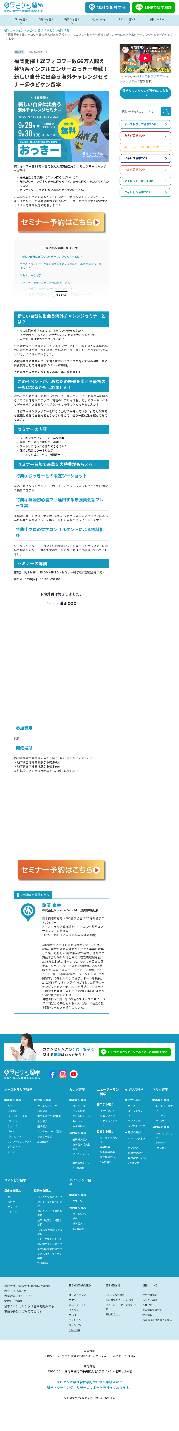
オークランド (107, 1110)
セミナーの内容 (30, 275)
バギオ (11, 1202)
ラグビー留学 (44, 1136)
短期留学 (42, 1126)
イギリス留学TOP (136, 158)
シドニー (12, 1106)
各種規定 (147, 1305)
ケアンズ (12, 1126)
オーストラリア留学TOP (140, 124)
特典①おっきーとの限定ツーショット (48, 288)
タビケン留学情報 (58, 30)
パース (11, 1131)
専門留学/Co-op (82, 1163)
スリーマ (161, 1115)
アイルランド (76, 1320)
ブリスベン (14, 1121)
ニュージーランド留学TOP (141, 147)
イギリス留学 (134, 1090)
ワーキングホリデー (48, 1106)
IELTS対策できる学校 (49, 1238)
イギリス (74, 1310)
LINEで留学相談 (115, 1294)
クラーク (12, 1207)
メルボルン (14, 1111)
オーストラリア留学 (18, 1090)
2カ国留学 (43, 1141)
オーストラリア (77, 1294)
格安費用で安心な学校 (49, 1244)
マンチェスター (136, 1125)
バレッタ (161, 1120)
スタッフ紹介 (149, 1299)
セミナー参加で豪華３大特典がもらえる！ (46, 283)
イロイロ (12, 1212)
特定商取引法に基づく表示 (157, 1320)
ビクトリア (79, 1111)
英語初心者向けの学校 (49, 1249)
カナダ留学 (77, 1090)
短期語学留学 (80, 1139)
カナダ (72, 1299)
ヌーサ (11, 1151)
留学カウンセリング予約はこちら (145, 90)
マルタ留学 (160, 1090)
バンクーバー (80, 1106)
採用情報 (147, 1315)
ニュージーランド (79, 1305)
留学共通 (19, 52)
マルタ (72, 1315)
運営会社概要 (149, 1294)
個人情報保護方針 (152, 1310)
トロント (77, 1121)
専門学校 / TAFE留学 (49, 1116)
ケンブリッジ (135, 1120)
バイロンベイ (15, 1136)
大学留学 (42, 1121)
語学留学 (42, 1111)
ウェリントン (107, 1115)
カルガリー (79, 1126)
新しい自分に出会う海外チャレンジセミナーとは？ (51, 256)
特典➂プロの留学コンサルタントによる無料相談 (55, 300)
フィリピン (75, 1325)
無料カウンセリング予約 (119, 1299)
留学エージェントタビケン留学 (23, 30)
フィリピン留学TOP (137, 192)
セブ (10, 1196)
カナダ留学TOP (134, 135)
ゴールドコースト (17, 1116)
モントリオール (81, 1116)
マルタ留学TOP (134, 169)
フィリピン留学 (15, 1180)
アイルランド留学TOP (138, 181)
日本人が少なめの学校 (49, 1196)
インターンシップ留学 (49, 1131)
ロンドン (133, 1106)
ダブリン (77, 1201)
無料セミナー (113, 1314)
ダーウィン (14, 1146)
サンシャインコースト (20, 1141)
